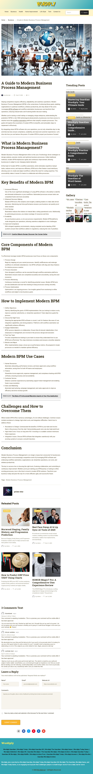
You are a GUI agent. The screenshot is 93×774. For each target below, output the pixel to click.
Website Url (45, 680)
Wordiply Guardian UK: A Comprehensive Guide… (78, 126)
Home (3, 20)
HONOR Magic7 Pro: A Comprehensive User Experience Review (44, 582)
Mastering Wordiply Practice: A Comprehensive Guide (78, 151)
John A (8, 589)
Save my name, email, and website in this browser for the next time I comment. (29, 713)
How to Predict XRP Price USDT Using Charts (15, 576)
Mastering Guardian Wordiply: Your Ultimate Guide (79, 102)
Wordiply (72, 95)
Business (11, 20)
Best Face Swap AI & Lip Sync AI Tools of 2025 (45, 528)
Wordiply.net (41, 770)
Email (24, 680)
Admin (8, 546)
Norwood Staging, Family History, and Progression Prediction (15, 532)
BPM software (13, 109)
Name (3, 680)
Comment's (4, 690)
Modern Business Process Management (19, 480)
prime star (7, 95)
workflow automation (19, 120)
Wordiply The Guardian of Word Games (75, 178)
